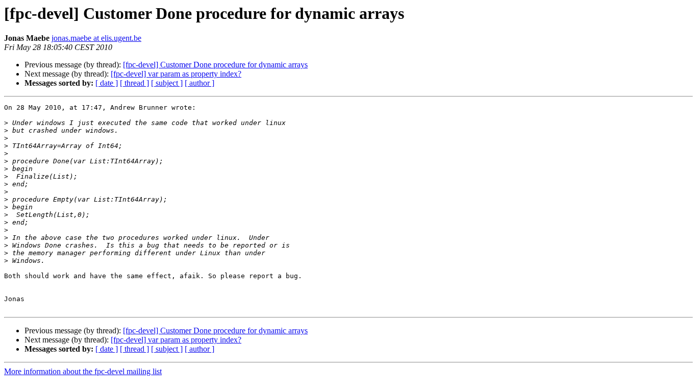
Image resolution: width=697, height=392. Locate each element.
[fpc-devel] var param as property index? (176, 73)
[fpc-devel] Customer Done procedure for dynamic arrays (215, 64)
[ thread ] (134, 83)
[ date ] (106, 83)
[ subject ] (167, 83)
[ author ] (199, 83)
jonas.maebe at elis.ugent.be (96, 38)
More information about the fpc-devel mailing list (83, 371)
